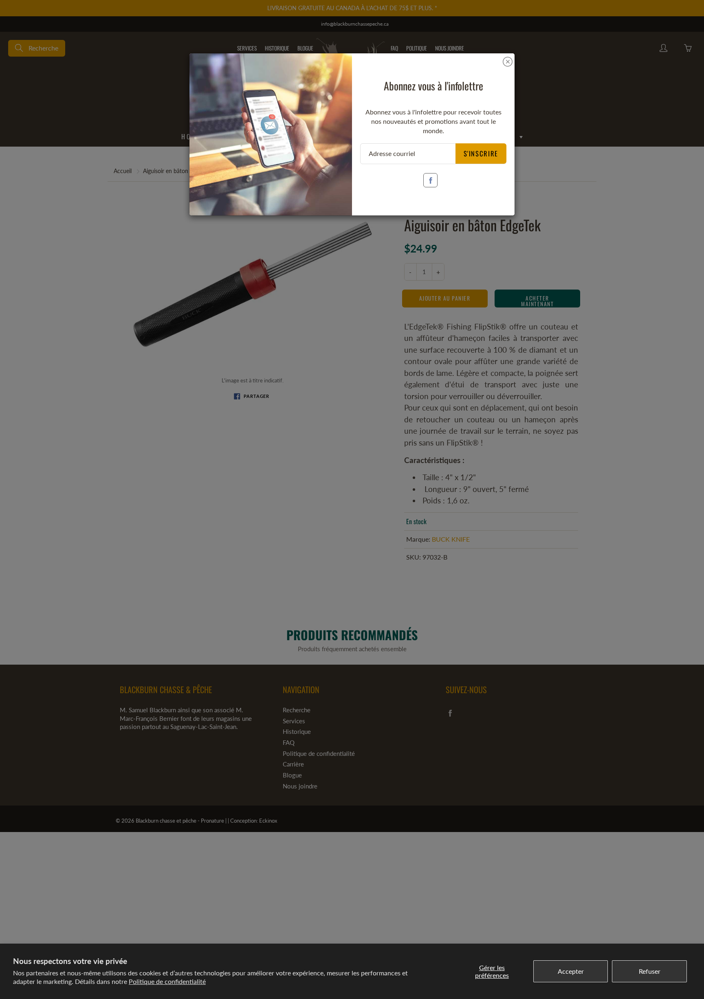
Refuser (649, 971)
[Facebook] (430, 180)
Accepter (571, 971)
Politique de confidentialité (167, 981)
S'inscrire (481, 153)
